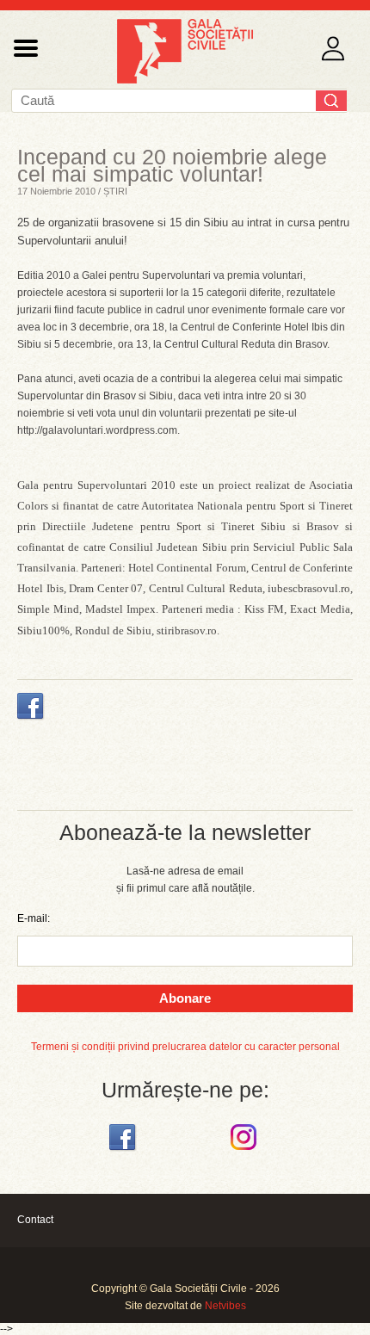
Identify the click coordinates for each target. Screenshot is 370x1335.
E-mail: (33, 918)
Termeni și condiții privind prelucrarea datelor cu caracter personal (185, 1047)
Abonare (185, 998)
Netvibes (225, 1306)
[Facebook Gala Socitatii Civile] (124, 1151)
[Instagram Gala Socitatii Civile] (246, 1151)
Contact (35, 1220)
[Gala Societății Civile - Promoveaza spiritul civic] (185, 80)
